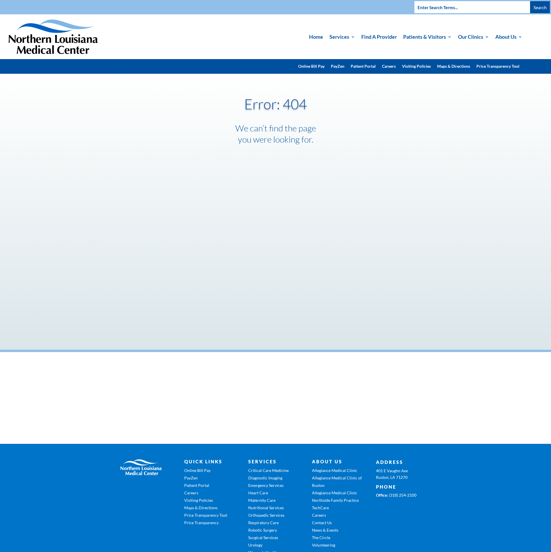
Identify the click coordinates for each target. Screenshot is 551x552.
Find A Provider (379, 37)
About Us (506, 37)
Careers (389, 66)
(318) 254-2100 (402, 495)
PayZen (337, 66)
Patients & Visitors (424, 37)
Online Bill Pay (311, 66)
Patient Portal (363, 66)
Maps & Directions (453, 66)
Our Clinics (470, 37)
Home (316, 37)
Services (339, 37)
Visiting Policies (416, 66)
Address (389, 462)
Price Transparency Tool (497, 66)
